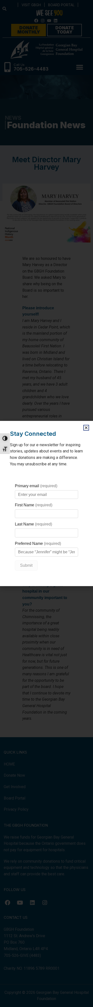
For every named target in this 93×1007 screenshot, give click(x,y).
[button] (86, 428)
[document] (46, 503)
